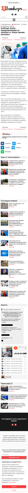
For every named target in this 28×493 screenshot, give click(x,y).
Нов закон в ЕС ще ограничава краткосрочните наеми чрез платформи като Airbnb (17, 243)
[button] (14, 20)
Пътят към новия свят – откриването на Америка (16, 261)
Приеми (14, 486)
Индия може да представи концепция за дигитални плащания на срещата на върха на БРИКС (17, 172)
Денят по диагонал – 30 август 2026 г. (16, 204)
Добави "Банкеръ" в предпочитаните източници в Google (14, 137)
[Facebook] (12, 14)
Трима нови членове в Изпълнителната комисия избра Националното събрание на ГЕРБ (17, 253)
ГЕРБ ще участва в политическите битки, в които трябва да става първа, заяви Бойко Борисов (18, 233)
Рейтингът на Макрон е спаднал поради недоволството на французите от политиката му (17, 272)
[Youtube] (15, 14)
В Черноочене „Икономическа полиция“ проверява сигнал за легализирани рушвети (18, 396)
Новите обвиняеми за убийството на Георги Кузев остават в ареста (17, 388)
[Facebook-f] (12, 425)
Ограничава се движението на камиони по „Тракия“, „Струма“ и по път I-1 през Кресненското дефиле (17, 182)
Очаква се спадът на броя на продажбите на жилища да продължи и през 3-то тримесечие (18, 283)
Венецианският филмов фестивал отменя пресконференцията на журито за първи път (16, 223)
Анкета (4, 305)
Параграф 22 (6, 383)
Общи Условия (12, 482)
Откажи (14, 490)
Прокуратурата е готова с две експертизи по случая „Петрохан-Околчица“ (17, 405)
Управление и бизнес (8, 26)
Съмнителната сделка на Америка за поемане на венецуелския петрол (17, 162)
